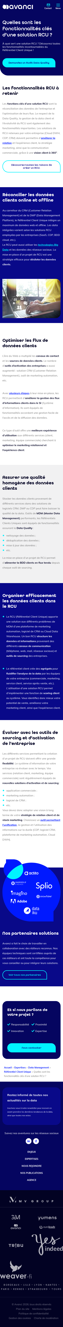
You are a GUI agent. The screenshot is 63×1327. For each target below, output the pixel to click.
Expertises (20, 1067)
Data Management (38, 1067)
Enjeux (31, 1151)
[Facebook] (36, 1141)
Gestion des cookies (20, 1318)
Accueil (8, 1067)
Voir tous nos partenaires (25, 974)
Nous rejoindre (32, 1165)
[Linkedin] (29, 1141)
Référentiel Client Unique (17, 1071)
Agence (31, 1179)
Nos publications (31, 1172)
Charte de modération (46, 1318)
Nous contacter (31, 1047)
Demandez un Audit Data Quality (29, 62)
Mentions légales (41, 1308)
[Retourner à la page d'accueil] (17, 6)
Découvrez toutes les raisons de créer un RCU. (31, 166)
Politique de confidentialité (34, 1313)
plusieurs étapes (19, 393)
